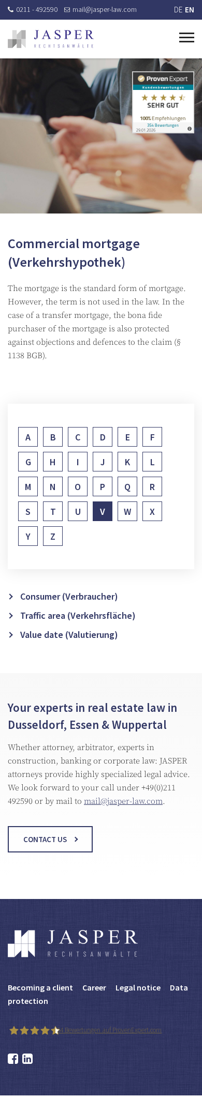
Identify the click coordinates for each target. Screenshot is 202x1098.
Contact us (45, 839)
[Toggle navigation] (186, 36)
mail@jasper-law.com (105, 9)
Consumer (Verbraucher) (69, 596)
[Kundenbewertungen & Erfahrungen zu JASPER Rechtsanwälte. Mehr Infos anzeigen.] (163, 102)
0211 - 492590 (36, 9)
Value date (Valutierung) (69, 634)
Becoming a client (40, 987)
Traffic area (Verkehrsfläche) (78, 615)
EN (189, 9)
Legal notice (138, 987)
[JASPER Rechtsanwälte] (51, 39)
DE (178, 9)
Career (94, 987)
